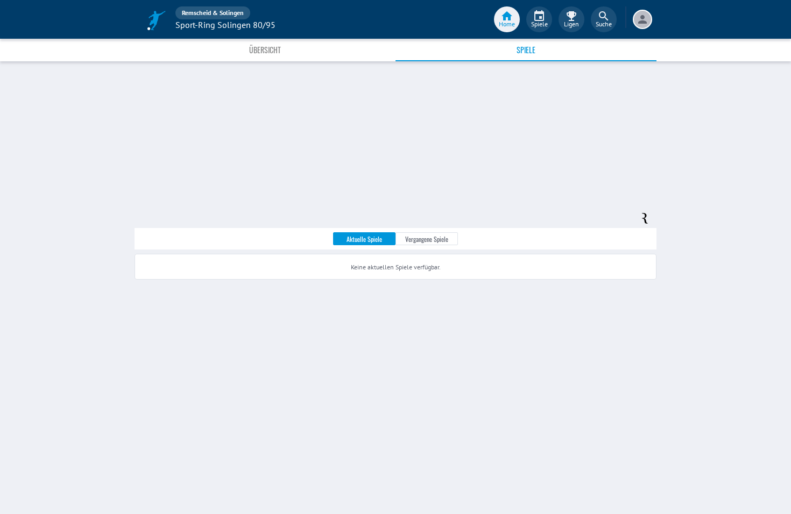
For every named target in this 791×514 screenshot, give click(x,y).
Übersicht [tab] (265, 49)
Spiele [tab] (526, 49)
